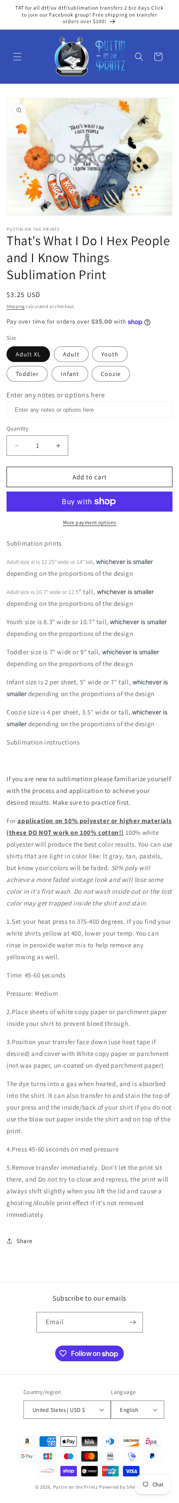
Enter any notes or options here (56, 395)
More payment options (89, 522)
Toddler (27, 374)
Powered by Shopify (121, 1487)
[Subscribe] (133, 1322)
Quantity (17, 428)
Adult (71, 354)
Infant (70, 374)
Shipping (16, 306)
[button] (17, 56)
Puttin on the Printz (75, 1487)
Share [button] (25, 1241)
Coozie (111, 374)
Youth (110, 354)
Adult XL (28, 354)
